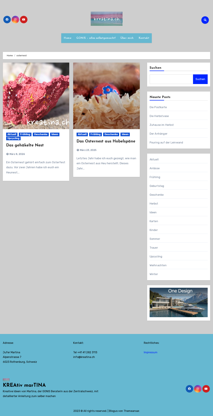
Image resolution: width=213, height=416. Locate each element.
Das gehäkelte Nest (25, 145)
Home (67, 38)
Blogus (113, 411)
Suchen (156, 68)
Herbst (154, 203)
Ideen (54, 134)
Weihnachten (158, 265)
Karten (154, 221)
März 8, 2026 (17, 154)
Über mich (127, 38)
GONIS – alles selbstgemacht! (95, 38)
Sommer (155, 238)
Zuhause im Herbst (162, 124)
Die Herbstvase (159, 116)
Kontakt (144, 38)
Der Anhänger (158, 133)
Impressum (150, 352)
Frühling (25, 134)
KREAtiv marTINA (24, 385)
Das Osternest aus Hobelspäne (106, 141)
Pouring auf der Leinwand (166, 142)
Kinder (154, 230)
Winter (154, 274)
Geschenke (40, 134)
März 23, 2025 (87, 150)
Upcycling (13, 138)
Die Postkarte (158, 107)
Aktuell (11, 134)
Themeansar (131, 411)
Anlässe (155, 168)
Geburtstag (157, 186)
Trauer (154, 247)
